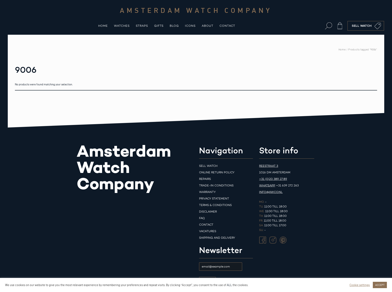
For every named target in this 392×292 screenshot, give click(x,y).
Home (103, 26)
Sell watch (208, 166)
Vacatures (207, 231)
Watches (122, 26)
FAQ (202, 218)
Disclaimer (208, 211)
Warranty (207, 192)
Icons (190, 26)
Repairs (205, 179)
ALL (229, 285)
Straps (142, 26)
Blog (174, 26)
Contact (227, 26)
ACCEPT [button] (379, 284)
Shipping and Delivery (217, 238)
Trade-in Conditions (216, 185)
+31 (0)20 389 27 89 (273, 179)
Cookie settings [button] (360, 285)
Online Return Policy (216, 172)
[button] (328, 25)
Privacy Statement (214, 198)
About (207, 26)
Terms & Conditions (215, 205)
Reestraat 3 (268, 166)
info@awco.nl (271, 192)
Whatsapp (267, 185)
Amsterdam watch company (196, 10)
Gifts (159, 26)
